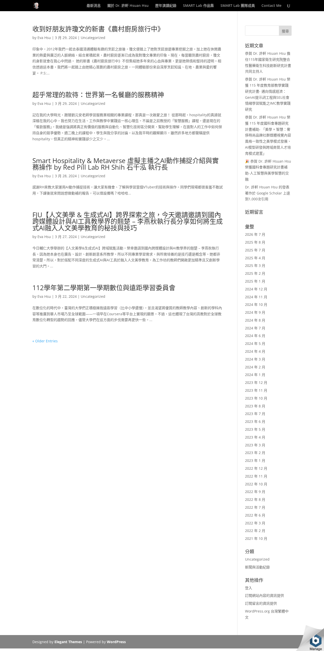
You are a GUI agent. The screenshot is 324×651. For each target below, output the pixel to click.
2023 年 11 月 (256, 390)
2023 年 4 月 (255, 437)
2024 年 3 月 (255, 359)
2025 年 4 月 (255, 257)
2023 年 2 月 (255, 452)
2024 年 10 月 (256, 304)
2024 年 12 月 (256, 289)
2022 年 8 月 (255, 499)
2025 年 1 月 (255, 281)
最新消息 (94, 6)
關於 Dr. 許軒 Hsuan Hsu (128, 6)
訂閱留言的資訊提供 (261, 603)
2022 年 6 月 (255, 515)
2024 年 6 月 (255, 335)
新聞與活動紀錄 (257, 567)
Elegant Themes (68, 641)
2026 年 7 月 (255, 234)
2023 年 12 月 (256, 382)
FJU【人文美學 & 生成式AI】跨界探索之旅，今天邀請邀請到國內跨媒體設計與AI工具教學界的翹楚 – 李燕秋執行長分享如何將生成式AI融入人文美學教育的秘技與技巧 (127, 221)
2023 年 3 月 (255, 445)
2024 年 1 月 (255, 374)
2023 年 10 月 (256, 398)
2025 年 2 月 (255, 273)
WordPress (116, 641)
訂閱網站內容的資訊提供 (264, 595)
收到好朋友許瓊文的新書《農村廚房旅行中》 (98, 28)
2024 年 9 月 (255, 312)
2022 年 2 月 (255, 530)
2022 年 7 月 (255, 507)
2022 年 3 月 (255, 523)
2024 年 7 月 (255, 328)
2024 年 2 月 (255, 367)
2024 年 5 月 (255, 343)
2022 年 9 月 (255, 491)
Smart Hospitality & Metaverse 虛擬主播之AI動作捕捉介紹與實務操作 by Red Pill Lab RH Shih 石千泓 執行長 (125, 164)
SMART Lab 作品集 (198, 6)
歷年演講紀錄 (165, 6)
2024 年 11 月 (256, 296)
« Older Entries (45, 341)
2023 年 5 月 (255, 429)
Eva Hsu (44, 37)
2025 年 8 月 (255, 242)
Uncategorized (93, 37)
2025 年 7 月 (255, 250)
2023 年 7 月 (255, 413)
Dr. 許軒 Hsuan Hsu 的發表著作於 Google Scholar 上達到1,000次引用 (267, 193)
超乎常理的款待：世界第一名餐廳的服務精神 (98, 94)
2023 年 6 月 (255, 421)
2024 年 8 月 (255, 320)
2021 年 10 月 (256, 538)
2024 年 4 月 (255, 351)
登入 (248, 587)
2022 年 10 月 (256, 484)
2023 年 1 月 (255, 460)
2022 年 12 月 (256, 468)
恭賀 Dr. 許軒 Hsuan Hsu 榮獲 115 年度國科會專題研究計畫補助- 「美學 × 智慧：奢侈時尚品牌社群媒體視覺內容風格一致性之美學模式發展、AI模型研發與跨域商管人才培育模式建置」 (268, 135)
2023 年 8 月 (255, 406)
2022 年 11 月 (256, 476)
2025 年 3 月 (255, 265)
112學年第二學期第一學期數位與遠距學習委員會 (103, 287)
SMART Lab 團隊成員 (237, 6)
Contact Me (271, 6)
